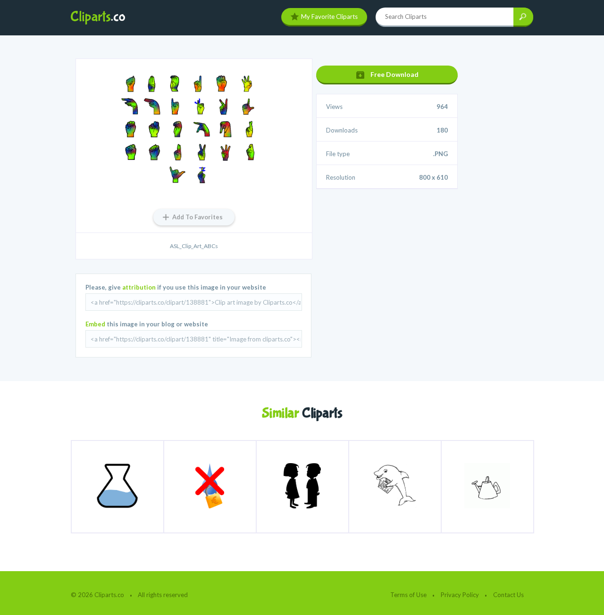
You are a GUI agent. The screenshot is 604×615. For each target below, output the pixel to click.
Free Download (394, 74)
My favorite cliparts (329, 16)
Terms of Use (408, 594)
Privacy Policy (460, 594)
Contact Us (508, 594)
